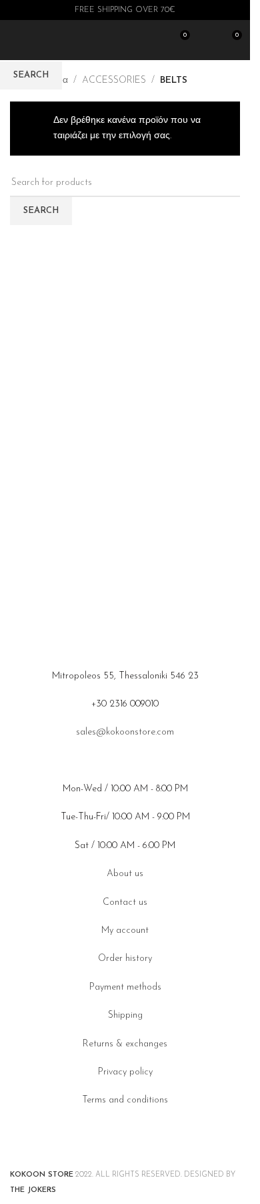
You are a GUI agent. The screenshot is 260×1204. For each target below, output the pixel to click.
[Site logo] (100, 40)
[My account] (207, 40)
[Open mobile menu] (15, 40)
